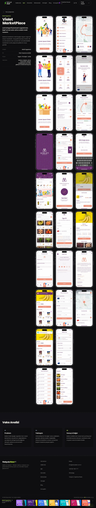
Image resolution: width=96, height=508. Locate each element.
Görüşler (44, 3)
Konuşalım (56, 3)
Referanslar (37, 3)
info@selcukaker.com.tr (75, 465)
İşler (24, 3)
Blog (50, 3)
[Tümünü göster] (92, 500)
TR (76, 3)
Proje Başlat (83, 2)
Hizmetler (29, 3)
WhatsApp (71, 473)
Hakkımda (18, 3)
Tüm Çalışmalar (9, 12)
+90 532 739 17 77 (73, 469)
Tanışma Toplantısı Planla (75, 477)
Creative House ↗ (65, 3)
